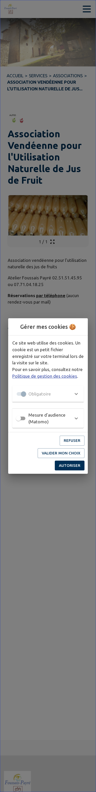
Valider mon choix (61, 453)
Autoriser (69, 465)
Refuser (72, 440)
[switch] (18, 418)
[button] (48, 394)
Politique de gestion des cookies (44, 376)
